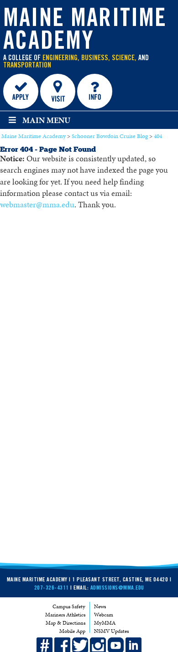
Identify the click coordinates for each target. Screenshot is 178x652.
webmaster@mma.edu (37, 204)
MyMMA (104, 622)
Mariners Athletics (65, 614)
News (100, 606)
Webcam (103, 614)
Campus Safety (68, 606)
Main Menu (46, 120)
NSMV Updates (111, 631)
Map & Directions (65, 622)
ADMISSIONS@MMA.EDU (117, 588)
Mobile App (72, 631)
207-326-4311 (51, 588)
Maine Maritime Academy (85, 32)
